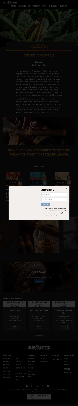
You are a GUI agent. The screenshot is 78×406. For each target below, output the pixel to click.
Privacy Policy (58, 213)
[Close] (67, 188)
